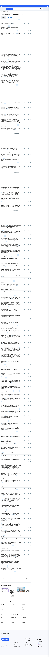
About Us (27, 634)
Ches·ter (23, 607)
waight (12, 604)
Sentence (4, 11)
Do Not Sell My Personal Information (28, 645)
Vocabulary (16, 642)
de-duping (2, 617)
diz (1, 607)
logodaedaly (24, 606)
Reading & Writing (17, 646)
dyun (23, 609)
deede (2, 622)
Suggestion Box (40, 636)
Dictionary (15, 634)
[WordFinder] (47, 6)
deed (23, 620)
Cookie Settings (28, 640)
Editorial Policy (28, 638)
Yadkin (23, 604)
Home (1, 11)
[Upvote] (25, 20)
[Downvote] (28, 20)
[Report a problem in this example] (30, 20)
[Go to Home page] (5, 6)
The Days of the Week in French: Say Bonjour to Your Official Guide (12, 590)
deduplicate (24, 617)
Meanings (3, 17)
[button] (44, 6)
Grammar (15, 640)
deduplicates (13, 619)
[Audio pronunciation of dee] (21, 14)
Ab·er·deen (13, 606)
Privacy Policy (27, 636)
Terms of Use (27, 642)
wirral (12, 609)
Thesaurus (15, 636)
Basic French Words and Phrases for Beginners (28, 589)
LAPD (2, 609)
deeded (12, 622)
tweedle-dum (3, 604)
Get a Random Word (5, 639)
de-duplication (13, 617)
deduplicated (3, 619)
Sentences (9, 9)
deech (12, 620)
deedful (23, 622)
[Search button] (41, 9)
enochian (13, 607)
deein (2, 606)
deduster (23, 619)
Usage (15, 644)
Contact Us (39, 634)
